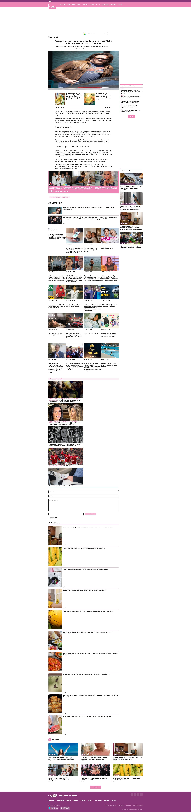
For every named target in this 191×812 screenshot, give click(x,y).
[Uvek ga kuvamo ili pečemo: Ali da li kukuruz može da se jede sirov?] (55, 561)
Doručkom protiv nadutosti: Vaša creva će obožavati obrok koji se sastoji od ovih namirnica (88, 637)
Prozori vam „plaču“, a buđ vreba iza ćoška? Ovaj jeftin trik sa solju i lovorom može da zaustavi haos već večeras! (131, 208)
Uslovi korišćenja (138, 809)
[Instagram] (135, 798)
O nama (107, 809)
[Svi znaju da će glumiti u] (55, 220)
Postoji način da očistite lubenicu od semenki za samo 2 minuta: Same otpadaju (87, 720)
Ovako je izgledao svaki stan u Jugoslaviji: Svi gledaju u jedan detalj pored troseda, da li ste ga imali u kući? (131, 227)
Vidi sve (131, 116)
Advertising (121, 809)
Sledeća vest (107, 107)
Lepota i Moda (71, 4)
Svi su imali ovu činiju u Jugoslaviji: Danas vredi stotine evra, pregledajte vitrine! (87, 531)
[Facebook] (132, 798)
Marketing (113, 809)
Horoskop (113, 4)
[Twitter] (138, 798)
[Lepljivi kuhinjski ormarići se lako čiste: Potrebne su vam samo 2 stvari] (55, 603)
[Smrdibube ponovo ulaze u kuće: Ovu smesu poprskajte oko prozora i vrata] (55, 687)
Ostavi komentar (90, 518)
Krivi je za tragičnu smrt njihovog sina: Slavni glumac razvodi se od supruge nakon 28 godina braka (89, 208)
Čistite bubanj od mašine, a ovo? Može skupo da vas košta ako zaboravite (85, 573)
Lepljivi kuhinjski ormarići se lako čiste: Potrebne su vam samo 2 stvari (84, 594)
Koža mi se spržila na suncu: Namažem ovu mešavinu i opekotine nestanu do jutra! (131, 97)
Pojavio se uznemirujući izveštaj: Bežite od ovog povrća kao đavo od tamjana (131, 246)
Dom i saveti (105, 4)
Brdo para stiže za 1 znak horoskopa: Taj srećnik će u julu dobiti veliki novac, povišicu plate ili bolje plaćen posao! (74, 96)
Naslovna (63, 4)
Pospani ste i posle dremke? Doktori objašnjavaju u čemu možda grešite (129, 106)
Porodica (85, 4)
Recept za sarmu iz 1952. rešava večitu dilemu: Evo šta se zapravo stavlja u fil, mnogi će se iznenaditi (90, 700)
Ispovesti (92, 4)
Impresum (128, 809)
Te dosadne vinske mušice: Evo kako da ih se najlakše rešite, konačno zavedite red (88, 615)
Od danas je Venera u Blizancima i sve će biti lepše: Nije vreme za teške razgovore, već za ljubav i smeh (104, 96)
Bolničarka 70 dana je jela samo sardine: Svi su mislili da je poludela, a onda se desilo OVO (131, 188)
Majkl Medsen (65, 197)
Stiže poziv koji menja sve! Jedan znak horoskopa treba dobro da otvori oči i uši (131, 92)
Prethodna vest (60, 107)
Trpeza (120, 4)
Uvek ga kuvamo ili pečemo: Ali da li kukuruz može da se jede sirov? (84, 552)
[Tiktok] (141, 798)
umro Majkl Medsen (55, 197)
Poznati (98, 4)
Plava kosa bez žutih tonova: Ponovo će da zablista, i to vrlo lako (131, 111)
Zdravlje (78, 4)
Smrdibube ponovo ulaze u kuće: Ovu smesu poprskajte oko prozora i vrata (86, 678)
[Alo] (49, 1)
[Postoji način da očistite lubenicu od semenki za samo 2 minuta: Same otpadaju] (55, 729)
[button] (89, 48)
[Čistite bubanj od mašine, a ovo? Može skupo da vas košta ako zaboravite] (55, 582)
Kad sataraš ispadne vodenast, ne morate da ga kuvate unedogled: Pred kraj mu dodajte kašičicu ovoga (90, 658)
